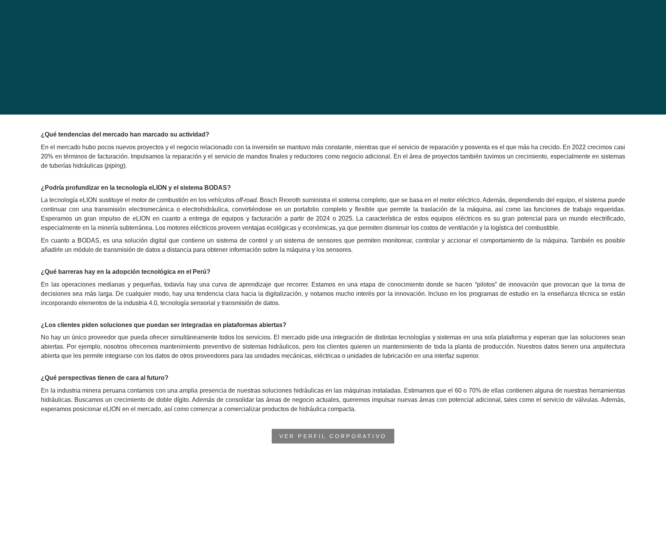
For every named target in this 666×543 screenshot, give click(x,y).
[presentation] (333, 57)
